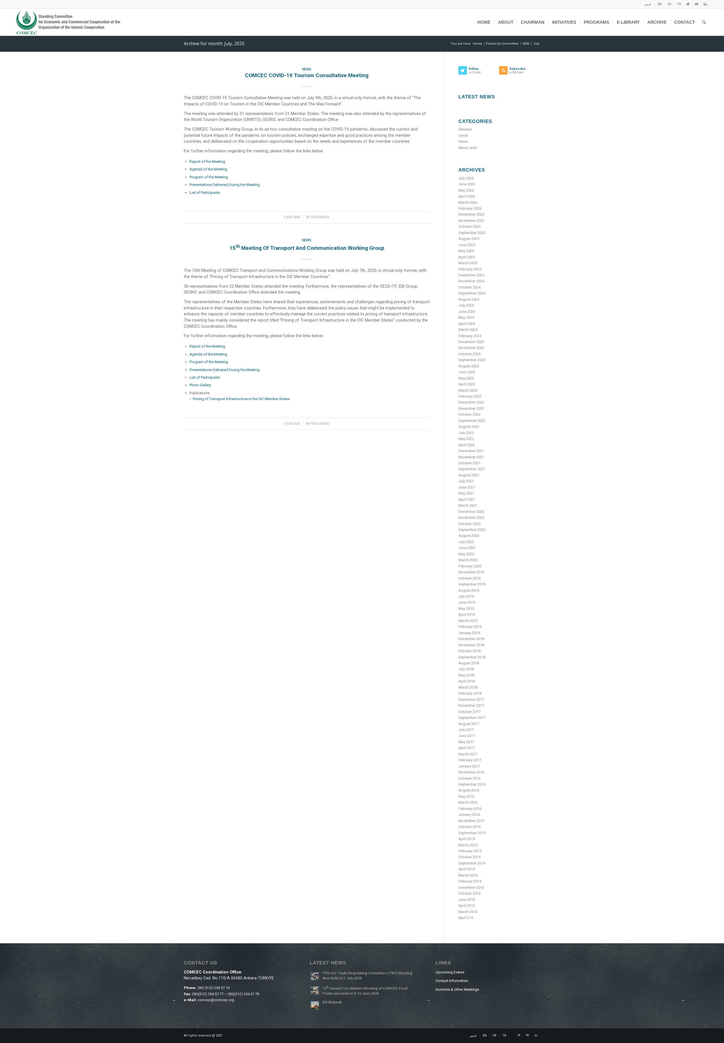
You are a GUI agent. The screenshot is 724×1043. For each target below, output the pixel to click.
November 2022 (471, 408)
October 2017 (469, 712)
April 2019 (466, 614)
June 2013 (466, 899)
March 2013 (467, 912)
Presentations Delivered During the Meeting (224, 185)
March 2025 (467, 263)
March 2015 (467, 845)
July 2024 (466, 305)
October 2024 (469, 287)
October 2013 (469, 893)
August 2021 (468, 475)
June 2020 (466, 548)
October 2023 (469, 354)
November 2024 (471, 281)
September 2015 (471, 833)
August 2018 (468, 663)
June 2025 (466, 245)
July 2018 (466, 669)
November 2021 (471, 457)
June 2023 (466, 372)
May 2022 (466, 439)
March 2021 (467, 505)
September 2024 (471, 293)
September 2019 (471, 584)
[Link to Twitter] (688, 4)
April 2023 (466, 384)
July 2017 (466, 730)
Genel (463, 135)
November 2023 (471, 348)
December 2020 (471, 511)
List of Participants (204, 192)
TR (679, 4)
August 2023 (468, 366)
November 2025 (471, 220)
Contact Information (452, 981)
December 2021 (471, 451)
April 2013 (466, 905)
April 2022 (466, 445)
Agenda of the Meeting (208, 169)
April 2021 (466, 499)
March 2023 (467, 390)
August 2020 (468, 536)
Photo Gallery (200, 385)
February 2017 (469, 760)
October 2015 (469, 827)
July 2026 (466, 178)
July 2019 (466, 596)
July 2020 (466, 542)
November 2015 (471, 821)
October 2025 (469, 226)
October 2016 (469, 778)
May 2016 (466, 796)
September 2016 (471, 784)
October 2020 (469, 524)
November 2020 (471, 517)
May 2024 (466, 317)
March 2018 (467, 687)
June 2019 (466, 602)
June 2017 (466, 736)
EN (659, 4)
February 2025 (469, 269)
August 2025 (468, 239)
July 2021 (466, 481)
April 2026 (466, 196)
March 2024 (467, 330)
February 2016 (469, 808)
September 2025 (471, 233)
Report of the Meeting (207, 161)
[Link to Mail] (697, 4)
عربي (648, 4)
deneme (465, 129)
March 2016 (467, 802)
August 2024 (468, 299)
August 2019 (468, 590)
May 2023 (466, 378)
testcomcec (320, 217)
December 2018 (471, 639)
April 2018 (466, 681)
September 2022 (471, 420)
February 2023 (469, 396)
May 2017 (466, 742)
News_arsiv (467, 148)
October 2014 (469, 857)
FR (669, 4)
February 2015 (469, 851)
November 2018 (471, 645)
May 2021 (466, 493)
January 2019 (469, 633)
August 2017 (468, 724)
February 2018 (469, 693)
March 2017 (467, 754)
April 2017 (466, 748)
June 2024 (466, 311)
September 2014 (471, 863)
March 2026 (467, 202)
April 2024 (466, 324)
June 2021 (466, 487)
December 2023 (471, 342)
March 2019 (467, 621)
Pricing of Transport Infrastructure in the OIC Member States (241, 399)
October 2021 (469, 463)
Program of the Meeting (208, 177)
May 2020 (466, 554)
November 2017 (471, 705)
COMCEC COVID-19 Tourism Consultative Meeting (307, 75)
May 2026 (466, 190)
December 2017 (471, 699)
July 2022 (466, 433)
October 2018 (469, 651)
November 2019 (471, 572)
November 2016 (471, 772)
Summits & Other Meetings (457, 989)
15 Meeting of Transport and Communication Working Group (306, 248)
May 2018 (466, 675)
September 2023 (471, 360)
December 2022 (471, 402)
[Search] (704, 22)
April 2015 (466, 839)
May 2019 (466, 608)
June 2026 (466, 184)
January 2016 (469, 814)
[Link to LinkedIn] (705, 4)
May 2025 (466, 251)
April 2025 (466, 257)
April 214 (465, 918)
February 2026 (469, 208)
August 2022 (468, 426)
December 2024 (471, 275)
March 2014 (467, 875)
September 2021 (471, 469)
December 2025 (471, 214)
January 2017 (469, 766)
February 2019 (469, 627)
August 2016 (468, 790)
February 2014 (469, 881)
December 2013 (471, 887)
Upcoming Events (450, 972)
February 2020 (469, 566)
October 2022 (469, 414)
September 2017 (471, 717)
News (306, 69)
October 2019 (469, 578)
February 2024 (469, 336)
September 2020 (471, 530)
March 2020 (467, 560)
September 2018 (471, 657)
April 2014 (466, 869)
